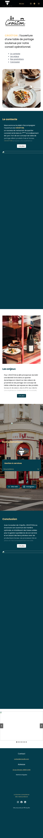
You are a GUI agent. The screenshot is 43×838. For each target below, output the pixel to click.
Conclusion (15, 62)
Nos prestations (17, 59)
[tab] (16, 742)
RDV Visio (21, 3)
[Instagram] (30, 3)
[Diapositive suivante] (41, 725)
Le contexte (15, 54)
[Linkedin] (34, 3)
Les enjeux (14, 56)
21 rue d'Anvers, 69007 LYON (21, 770)
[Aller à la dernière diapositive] (1, 725)
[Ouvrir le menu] (39, 3)
